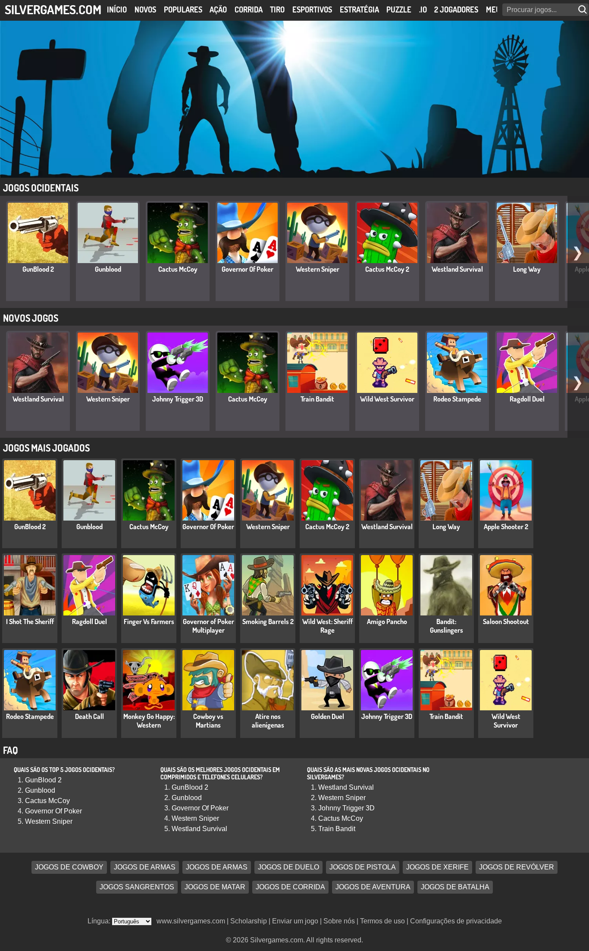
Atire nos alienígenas (268, 720)
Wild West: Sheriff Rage (327, 625)
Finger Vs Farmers (149, 621)
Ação (218, 9)
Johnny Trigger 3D (177, 399)
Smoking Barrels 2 (268, 621)
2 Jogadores (456, 9)
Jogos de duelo (288, 867)
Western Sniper (317, 269)
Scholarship (248, 921)
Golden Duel (327, 716)
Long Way (527, 269)
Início (117, 9)
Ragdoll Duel (527, 399)
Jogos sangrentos (137, 887)
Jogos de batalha (455, 887)
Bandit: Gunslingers (446, 625)
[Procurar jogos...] (583, 9)
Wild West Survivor (387, 399)
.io (423, 9)
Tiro (277, 9)
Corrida (249, 9)
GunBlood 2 (38, 269)
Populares (183, 9)
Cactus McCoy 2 (387, 269)
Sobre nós (339, 921)
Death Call (89, 716)
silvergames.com (53, 9)
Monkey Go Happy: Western (149, 720)
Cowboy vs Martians (208, 720)
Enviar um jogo (295, 921)
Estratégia (359, 9)
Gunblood (108, 269)
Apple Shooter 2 (506, 526)
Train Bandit (317, 399)
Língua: (100, 921)
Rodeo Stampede (457, 399)
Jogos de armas (144, 867)
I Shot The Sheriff (30, 621)
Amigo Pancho (387, 621)
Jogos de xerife (437, 867)
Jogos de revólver (516, 867)
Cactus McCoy (177, 269)
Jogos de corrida (290, 887)
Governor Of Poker (247, 269)
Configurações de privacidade (456, 921)
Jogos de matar (215, 887)
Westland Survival (457, 269)
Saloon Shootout (506, 621)
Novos (145, 9)
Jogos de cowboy (69, 867)
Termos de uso (382, 921)
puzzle (398, 9)
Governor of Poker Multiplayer (208, 625)
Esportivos (312, 9)
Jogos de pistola (362, 867)
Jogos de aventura (372, 887)
